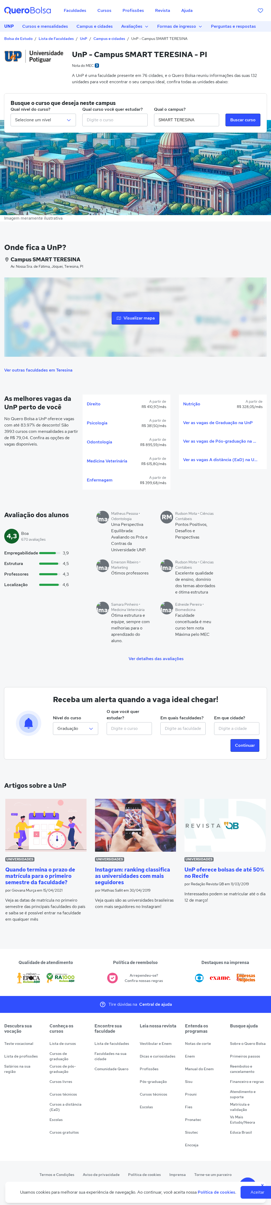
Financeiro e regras (247, 1081)
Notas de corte (198, 1043)
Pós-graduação (153, 1081)
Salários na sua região (17, 1069)
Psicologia (97, 423)
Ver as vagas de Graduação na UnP (218, 422)
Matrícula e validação (240, 1107)
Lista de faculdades (111, 1043)
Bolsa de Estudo (18, 38)
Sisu (188, 1081)
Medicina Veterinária (107, 461)
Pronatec (193, 1119)
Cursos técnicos (63, 1094)
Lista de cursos (62, 1043)
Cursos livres (60, 1081)
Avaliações (131, 26)
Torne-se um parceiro (213, 1174)
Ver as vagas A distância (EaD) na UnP (220, 459)
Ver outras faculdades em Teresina (38, 370)
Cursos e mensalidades (45, 26)
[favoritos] (260, 10)
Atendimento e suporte (243, 1094)
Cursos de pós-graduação (62, 1069)
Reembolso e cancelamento (242, 1069)
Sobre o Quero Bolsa (248, 1043)
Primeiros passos (245, 1056)
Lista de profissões (21, 1056)
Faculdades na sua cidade (110, 1056)
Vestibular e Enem (155, 1043)
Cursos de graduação (58, 1056)
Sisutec (191, 1132)
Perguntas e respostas (233, 26)
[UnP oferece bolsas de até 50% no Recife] (225, 825)
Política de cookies (144, 1174)
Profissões (149, 1069)
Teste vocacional (18, 1043)
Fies (188, 1107)
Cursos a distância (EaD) (65, 1107)
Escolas (56, 1119)
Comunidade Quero (111, 1069)
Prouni (191, 1094)
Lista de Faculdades (56, 38)
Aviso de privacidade (101, 1174)
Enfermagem (99, 480)
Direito (94, 404)
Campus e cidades (94, 26)
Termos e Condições (56, 1174)
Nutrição (191, 404)
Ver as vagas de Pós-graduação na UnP (220, 441)
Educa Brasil (241, 1132)
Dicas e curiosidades (157, 1056)
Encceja (191, 1145)
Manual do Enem (199, 1069)
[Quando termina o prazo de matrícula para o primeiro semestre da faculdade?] (46, 825)
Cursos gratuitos (64, 1132)
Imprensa (177, 1174)
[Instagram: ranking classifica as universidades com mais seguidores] (135, 825)
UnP (83, 38)
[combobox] (115, 120)
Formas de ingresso (176, 26)
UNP (9, 26)
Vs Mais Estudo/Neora (242, 1120)
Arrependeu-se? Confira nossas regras (144, 978)
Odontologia (99, 442)
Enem (190, 1056)
